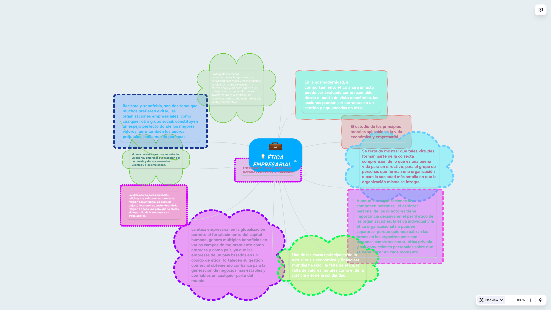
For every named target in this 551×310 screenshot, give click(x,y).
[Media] (296, 161)
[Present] (540, 10)
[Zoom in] (530, 300)
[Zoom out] (511, 300)
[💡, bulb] (263, 157)
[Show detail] (540, 300)
